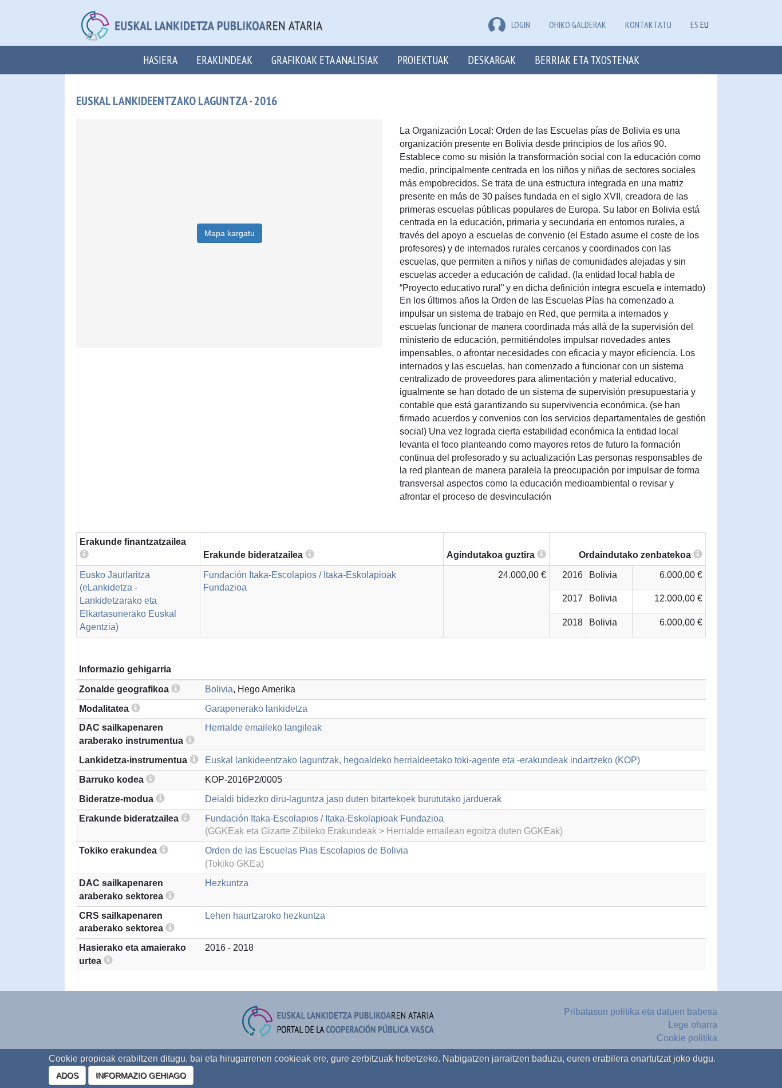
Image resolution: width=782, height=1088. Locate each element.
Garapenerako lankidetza (256, 709)
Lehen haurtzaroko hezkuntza (265, 915)
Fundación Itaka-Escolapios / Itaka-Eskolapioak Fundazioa (324, 818)
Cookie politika (687, 1038)
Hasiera (160, 60)
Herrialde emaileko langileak (263, 727)
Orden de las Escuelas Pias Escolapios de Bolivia (306, 850)
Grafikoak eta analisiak (324, 60)
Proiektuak (423, 60)
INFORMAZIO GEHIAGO (141, 1075)
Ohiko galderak (577, 24)
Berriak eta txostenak (587, 60)
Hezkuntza (226, 883)
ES (694, 24)
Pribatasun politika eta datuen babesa (640, 1012)
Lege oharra (692, 1025)
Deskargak (492, 60)
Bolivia (219, 689)
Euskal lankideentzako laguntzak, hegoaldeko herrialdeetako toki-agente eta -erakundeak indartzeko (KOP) (422, 760)
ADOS (67, 1075)
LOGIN (520, 24)
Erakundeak (224, 60)
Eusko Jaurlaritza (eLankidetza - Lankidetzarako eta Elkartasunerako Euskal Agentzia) (128, 601)
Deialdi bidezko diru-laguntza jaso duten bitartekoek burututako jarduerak (353, 799)
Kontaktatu (648, 24)
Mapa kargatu (229, 233)
